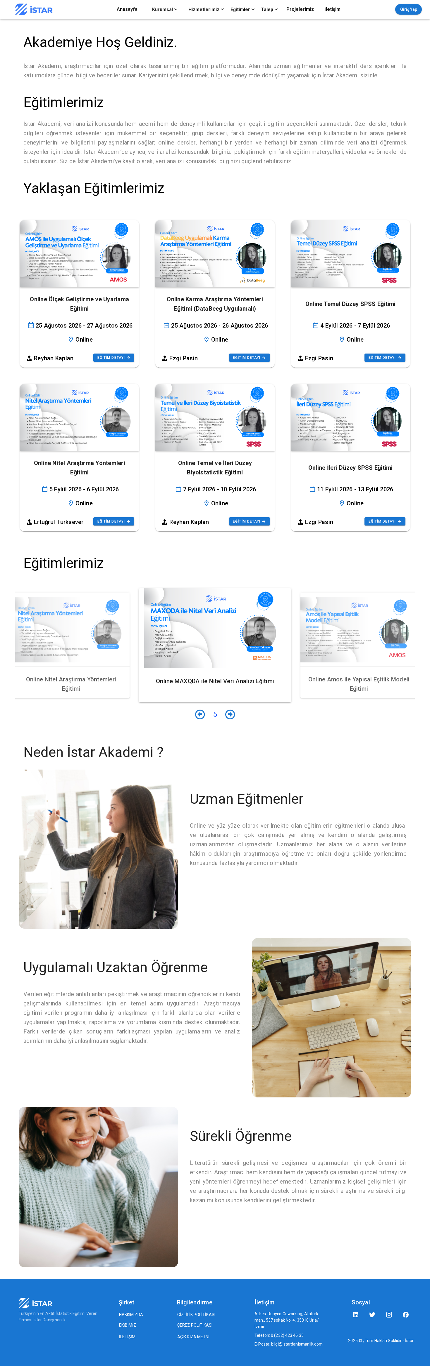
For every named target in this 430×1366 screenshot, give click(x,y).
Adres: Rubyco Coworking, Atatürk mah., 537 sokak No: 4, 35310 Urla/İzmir (286, 1320)
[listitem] (127, 9)
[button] (165, 9)
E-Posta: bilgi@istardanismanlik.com (288, 1344)
